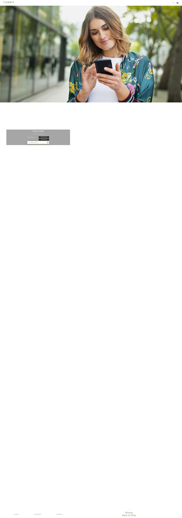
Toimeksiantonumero (33, 142)
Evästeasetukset (59, 514)
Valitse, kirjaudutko (30, 137)
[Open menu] (177, 3)
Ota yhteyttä (16, 514)
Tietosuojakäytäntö (37, 514)
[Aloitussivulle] (8, 2)
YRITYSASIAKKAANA (44, 139)
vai (27, 139)
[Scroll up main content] (129, 509)
